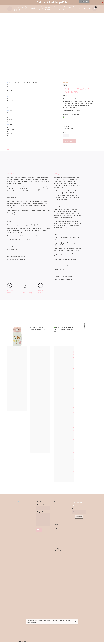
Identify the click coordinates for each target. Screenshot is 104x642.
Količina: (65, 133)
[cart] (94, 8)
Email (73, 508)
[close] (76, 622)
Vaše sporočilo (40, 512)
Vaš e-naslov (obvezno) (42, 505)
